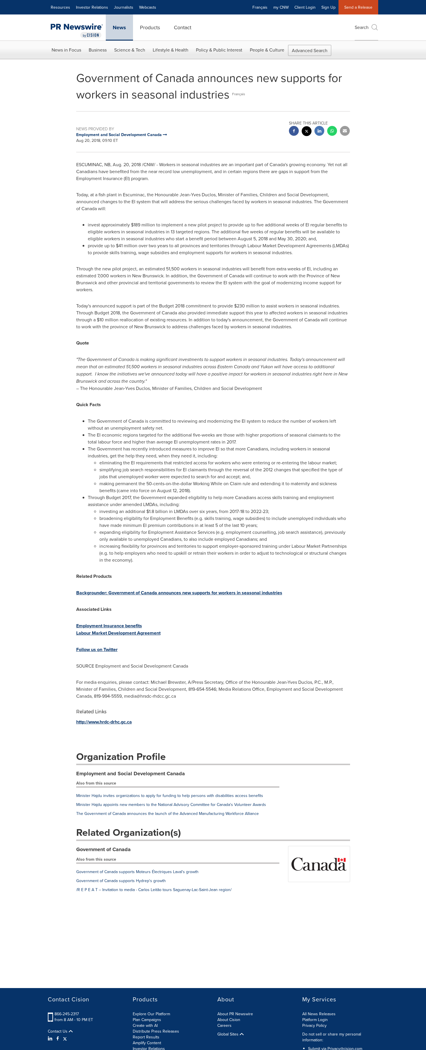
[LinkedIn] (51, 1038)
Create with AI (145, 1025)
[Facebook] (57, 1038)
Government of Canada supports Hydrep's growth (121, 881)
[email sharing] (345, 131)
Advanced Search (309, 50)
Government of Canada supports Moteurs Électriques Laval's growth (137, 872)
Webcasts (147, 7)
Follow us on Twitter (97, 649)
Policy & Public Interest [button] (219, 50)
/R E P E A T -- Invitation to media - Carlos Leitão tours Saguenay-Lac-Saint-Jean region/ (154, 890)
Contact (182, 27)
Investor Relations (92, 7)
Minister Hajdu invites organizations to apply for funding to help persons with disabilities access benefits (169, 795)
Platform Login (315, 1019)
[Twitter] (64, 1038)
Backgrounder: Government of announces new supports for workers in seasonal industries (179, 592)
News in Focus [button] (66, 50)
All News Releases (319, 1014)
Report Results (146, 1037)
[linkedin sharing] (319, 131)
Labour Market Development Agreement (118, 633)
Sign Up (328, 7)
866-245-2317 (66, 1014)
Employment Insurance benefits (109, 625)
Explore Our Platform (151, 1014)
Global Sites (228, 1034)
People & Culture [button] (267, 50)
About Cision (228, 1019)
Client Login (305, 7)
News (119, 27)
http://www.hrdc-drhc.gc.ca (104, 722)
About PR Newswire (235, 1014)
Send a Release (358, 7)
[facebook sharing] (294, 131)
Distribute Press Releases (156, 1031)
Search (362, 27)
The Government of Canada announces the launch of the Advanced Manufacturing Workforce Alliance (167, 813)
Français (259, 7)
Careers (224, 1025)
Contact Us (58, 1031)
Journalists (123, 7)
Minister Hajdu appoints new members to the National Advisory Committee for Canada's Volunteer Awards (171, 804)
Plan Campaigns (147, 1019)
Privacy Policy (314, 1025)
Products (150, 27)
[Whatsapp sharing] (332, 131)
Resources (60, 7)
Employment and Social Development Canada (130, 773)
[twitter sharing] (307, 132)
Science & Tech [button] (129, 50)
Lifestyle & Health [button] (170, 50)
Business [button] (98, 50)
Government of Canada (103, 849)
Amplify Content (147, 1043)
